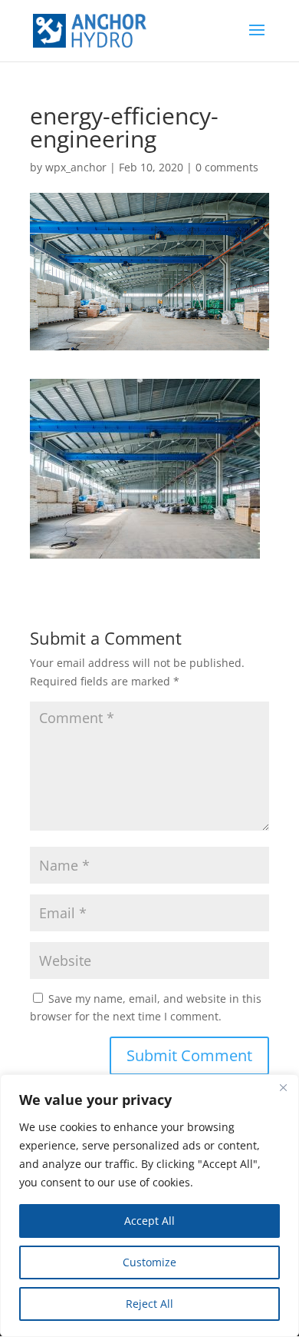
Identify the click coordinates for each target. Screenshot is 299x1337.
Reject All (149, 1303)
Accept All (149, 1220)
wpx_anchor (76, 167)
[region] (149, 1205)
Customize (149, 1262)
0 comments (227, 167)
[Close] (283, 1087)
